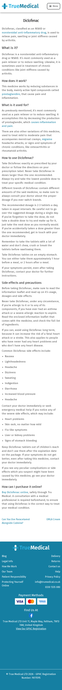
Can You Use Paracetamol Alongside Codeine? (16, 521)
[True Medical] (31, 547)
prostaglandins (11, 94)
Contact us (54, 566)
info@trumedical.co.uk (47, 581)
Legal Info (7, 561)
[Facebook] (31, 616)
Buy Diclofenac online (15, 492)
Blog (4, 556)
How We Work (9, 566)
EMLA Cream (53, 519)
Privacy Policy (52, 576)
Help (57, 571)
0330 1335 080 (52, 587)
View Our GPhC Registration (31, 628)
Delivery (55, 556)
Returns (55, 561)
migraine (47, 139)
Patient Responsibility (14, 576)
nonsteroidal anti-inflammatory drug (24, 32)
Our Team (7, 571)
